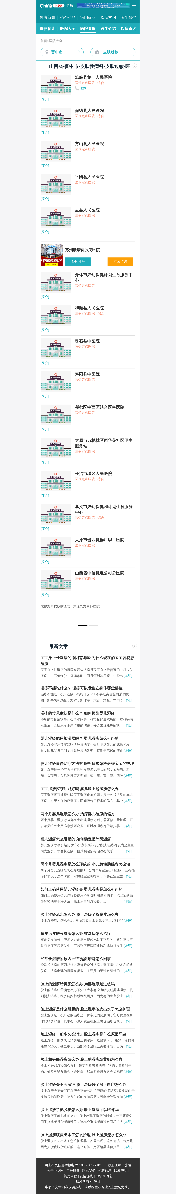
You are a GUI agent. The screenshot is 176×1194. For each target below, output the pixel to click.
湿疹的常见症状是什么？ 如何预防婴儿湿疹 (78, 713)
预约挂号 (78, 261)
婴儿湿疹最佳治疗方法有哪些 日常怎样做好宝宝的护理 (87, 763)
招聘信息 (104, 1170)
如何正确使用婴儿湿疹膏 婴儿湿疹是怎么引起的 (82, 889)
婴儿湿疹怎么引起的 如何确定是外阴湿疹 (76, 839)
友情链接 (86, 1176)
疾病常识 (108, 17)
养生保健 (128, 17)
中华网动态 (104, 1176)
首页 (44, 41)
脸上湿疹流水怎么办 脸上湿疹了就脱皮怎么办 (80, 914)
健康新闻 (47, 17)
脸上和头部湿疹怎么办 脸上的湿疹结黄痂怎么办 (82, 1059)
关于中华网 (55, 1170)
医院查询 (88, 28)
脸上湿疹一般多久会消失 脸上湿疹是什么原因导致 (83, 1034)
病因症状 (88, 17)
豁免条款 (70, 1176)
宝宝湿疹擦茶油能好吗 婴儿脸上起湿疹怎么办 (80, 789)
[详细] (128, 676)
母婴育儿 (47, 28)
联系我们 (88, 1170)
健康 (70, 5)
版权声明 (120, 1170)
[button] (82, 625)
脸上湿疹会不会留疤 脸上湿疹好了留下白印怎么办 (83, 1084)
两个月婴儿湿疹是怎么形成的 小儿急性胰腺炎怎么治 (85, 864)
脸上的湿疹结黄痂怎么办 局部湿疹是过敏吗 (78, 984)
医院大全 (67, 28)
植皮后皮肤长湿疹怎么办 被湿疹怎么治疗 (76, 933)
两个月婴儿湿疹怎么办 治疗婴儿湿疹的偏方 (78, 814)
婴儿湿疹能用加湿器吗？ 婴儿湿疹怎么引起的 (80, 738)
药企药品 (67, 17)
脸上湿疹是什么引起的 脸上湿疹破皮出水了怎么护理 (85, 1009)
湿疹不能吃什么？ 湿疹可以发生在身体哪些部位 (82, 688)
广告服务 (72, 1170)
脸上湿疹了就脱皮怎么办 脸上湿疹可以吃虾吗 (80, 1110)
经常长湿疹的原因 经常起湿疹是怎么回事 (76, 959)
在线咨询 (120, 261)
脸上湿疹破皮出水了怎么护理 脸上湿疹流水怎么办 (83, 1135)
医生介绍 (108, 28)
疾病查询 (128, 28)
